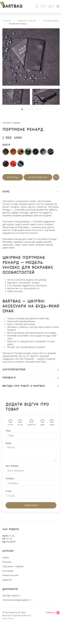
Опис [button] (6, 192)
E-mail (8, 491)
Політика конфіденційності (16, 599)
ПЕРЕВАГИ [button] (9, 378)
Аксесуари (7, 570)
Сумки (5, 557)
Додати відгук (31, 505)
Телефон (10, 478)
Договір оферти (11, 595)
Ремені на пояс (10, 575)
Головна (6, 20)
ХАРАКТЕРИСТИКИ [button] (13, 370)
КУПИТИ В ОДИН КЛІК (38, 177)
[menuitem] (36, 6)
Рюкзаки (6, 561)
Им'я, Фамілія (12, 466)
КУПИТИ (11, 177)
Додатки (7, 579)
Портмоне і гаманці (26, 20)
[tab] (16, 97)
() (45, 6)
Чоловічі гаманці (51, 20)
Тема (8, 430)
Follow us (51, 612)
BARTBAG (12, 6)
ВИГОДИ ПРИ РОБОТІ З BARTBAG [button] (23, 386)
